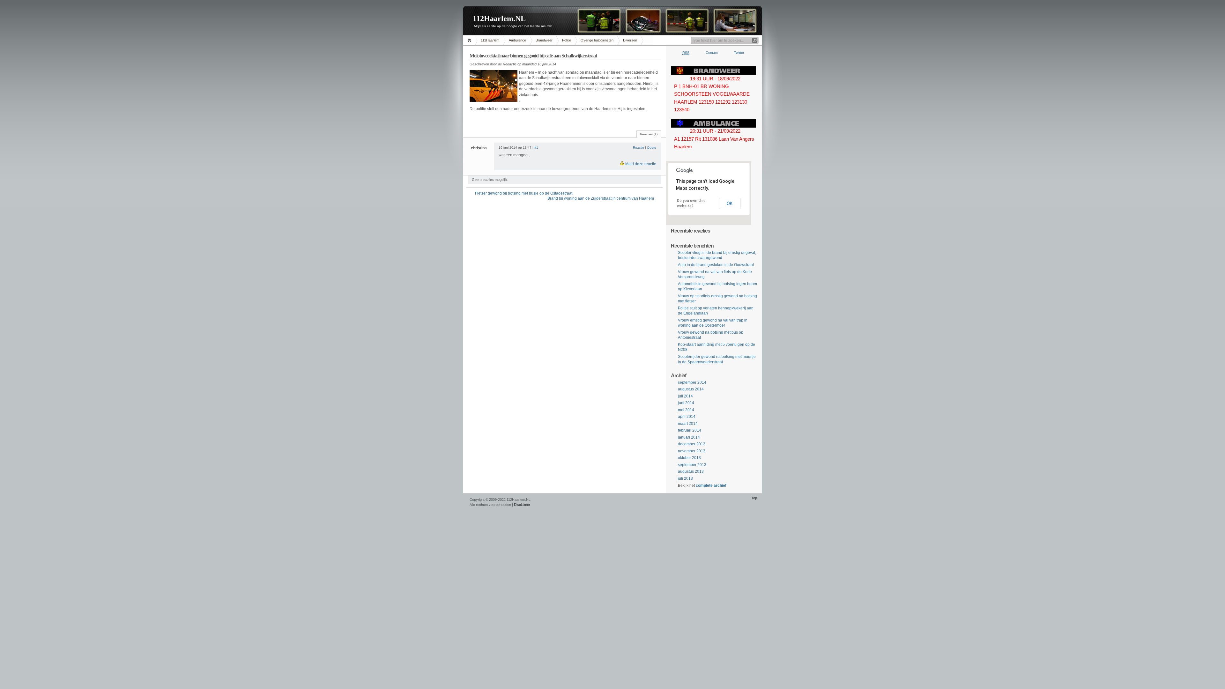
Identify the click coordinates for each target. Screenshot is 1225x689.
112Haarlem (490, 40)
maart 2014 (688, 423)
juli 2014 (685, 396)
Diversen (630, 40)
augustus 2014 (691, 389)
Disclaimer (522, 505)
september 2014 (692, 382)
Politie (566, 40)
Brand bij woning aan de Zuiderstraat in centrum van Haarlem (600, 198)
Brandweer (544, 40)
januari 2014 (689, 437)
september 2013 (692, 465)
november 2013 (691, 451)
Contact (712, 53)
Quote (651, 147)
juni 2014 (686, 403)
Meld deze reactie (640, 164)
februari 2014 (689, 430)
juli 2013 (685, 478)
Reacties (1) (648, 134)
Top (754, 498)
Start (470, 40)
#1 (536, 147)
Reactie (638, 147)
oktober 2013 (689, 458)
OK (729, 203)
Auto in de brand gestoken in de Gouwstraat (716, 265)
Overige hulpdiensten (597, 40)
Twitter (739, 53)
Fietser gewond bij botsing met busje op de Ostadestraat (523, 193)
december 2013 (691, 444)
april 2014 (686, 416)
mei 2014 (686, 410)
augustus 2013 (691, 471)
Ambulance (517, 40)
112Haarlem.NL (499, 18)
